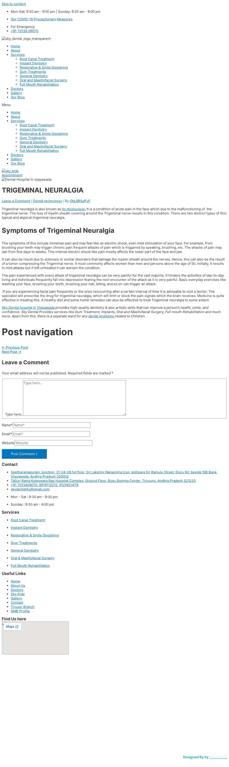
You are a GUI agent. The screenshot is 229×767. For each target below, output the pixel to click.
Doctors (17, 89)
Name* (7, 425)
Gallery (16, 93)
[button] (114, 105)
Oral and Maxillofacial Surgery (43, 80)
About (15, 50)
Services (18, 55)
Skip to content (14, 4)
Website (8, 443)
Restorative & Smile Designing (44, 67)
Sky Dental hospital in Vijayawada (28, 307)
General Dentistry (34, 76)
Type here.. (14, 414)
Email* (7, 434)
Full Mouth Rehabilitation (39, 84)
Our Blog (18, 97)
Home (15, 46)
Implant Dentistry (33, 63)
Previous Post (15, 347)
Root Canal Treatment (37, 59)
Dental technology (47, 201)
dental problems (101, 316)
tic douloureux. (73, 209)
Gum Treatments (33, 72)
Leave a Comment (16, 201)
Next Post (11, 352)
